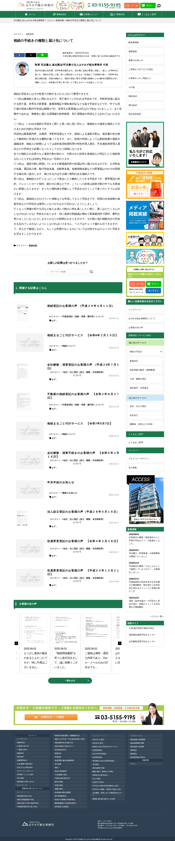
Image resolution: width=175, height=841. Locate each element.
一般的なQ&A (22, 750)
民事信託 (58, 757)
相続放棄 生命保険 (137, 747)
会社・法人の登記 (138, 406)
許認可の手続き (98, 782)
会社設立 (134, 415)
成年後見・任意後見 (139, 388)
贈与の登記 (59, 782)
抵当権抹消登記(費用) (63, 792)
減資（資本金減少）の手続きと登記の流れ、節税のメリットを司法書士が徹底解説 (144, 604)
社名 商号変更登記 (99, 754)
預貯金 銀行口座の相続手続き (28, 803)
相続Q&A (133, 96)
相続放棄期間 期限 (137, 743)
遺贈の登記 (59, 789)
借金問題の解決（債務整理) (142, 370)
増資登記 (133, 750)
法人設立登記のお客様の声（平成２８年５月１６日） (83, 511)
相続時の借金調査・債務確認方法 (67, 736)
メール (134, 5)
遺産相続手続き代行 (24, 796)
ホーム (32, 14)
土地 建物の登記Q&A (25, 764)
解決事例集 (134, 42)
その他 (132, 87)
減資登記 (133, 754)
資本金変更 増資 (99, 768)
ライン (149, 5)
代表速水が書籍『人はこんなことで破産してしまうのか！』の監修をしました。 (144, 569)
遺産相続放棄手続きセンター (142, 635)
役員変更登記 (98, 750)
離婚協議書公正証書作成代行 (65, 803)
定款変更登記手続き (137, 757)
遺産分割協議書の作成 (25, 800)
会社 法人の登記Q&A (25, 767)
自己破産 (58, 764)
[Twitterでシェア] (30, 55)
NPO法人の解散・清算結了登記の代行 (107, 789)
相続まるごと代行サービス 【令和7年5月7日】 (80, 423)
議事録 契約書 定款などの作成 (104, 799)
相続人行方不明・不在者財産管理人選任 (70, 739)
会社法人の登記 (98, 739)
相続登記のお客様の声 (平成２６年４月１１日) (80, 305)
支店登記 (96, 764)
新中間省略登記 (60, 796)
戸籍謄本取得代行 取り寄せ (27, 807)
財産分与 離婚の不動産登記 (65, 800)
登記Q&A (133, 105)
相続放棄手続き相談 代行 (64, 743)
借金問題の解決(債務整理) (64, 760)
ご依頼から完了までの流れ (141, 69)
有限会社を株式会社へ (101, 775)
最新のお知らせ (136, 60)
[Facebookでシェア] (19, 55)
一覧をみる (70, 680)
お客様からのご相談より (140, 78)
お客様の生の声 (136, 327)
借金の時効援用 (60, 771)
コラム (132, 764)
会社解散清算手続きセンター (142, 641)
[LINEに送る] (42, 55)
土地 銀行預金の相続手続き (141, 628)
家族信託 (134, 361)
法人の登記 (97, 779)
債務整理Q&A (22, 760)
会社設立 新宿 (98, 743)
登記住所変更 (135, 114)
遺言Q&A (20, 757)
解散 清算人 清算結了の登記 (103, 771)
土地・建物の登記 (138, 379)
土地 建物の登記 (61, 775)
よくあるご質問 (149, 14)
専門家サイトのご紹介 (25, 774)
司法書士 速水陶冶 (51, 64)
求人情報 (133, 467)
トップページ (135, 309)
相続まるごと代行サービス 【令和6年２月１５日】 (82, 335)
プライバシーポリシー (139, 458)
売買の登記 (59, 785)
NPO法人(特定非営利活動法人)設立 (106, 786)
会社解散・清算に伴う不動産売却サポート (107, 794)
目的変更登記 (98, 757)
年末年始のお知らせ (60, 482)
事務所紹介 (61, 14)
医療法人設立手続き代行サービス (105, 747)
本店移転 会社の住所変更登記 (103, 761)
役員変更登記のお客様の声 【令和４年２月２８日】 (83, 541)
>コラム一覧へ (157, 616)
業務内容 (120, 14)
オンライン (153, 290)
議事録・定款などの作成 (141, 424)
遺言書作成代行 (60, 750)
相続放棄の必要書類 (137, 739)
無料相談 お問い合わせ (25, 782)
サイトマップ (22, 785)
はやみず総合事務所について (142, 318)
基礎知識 (133, 51)
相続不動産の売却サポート (65, 746)
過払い (57, 768)
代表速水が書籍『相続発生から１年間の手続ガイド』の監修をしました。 (144, 540)
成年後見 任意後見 (61, 807)
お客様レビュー (91, 14)
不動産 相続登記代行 (62, 778)
